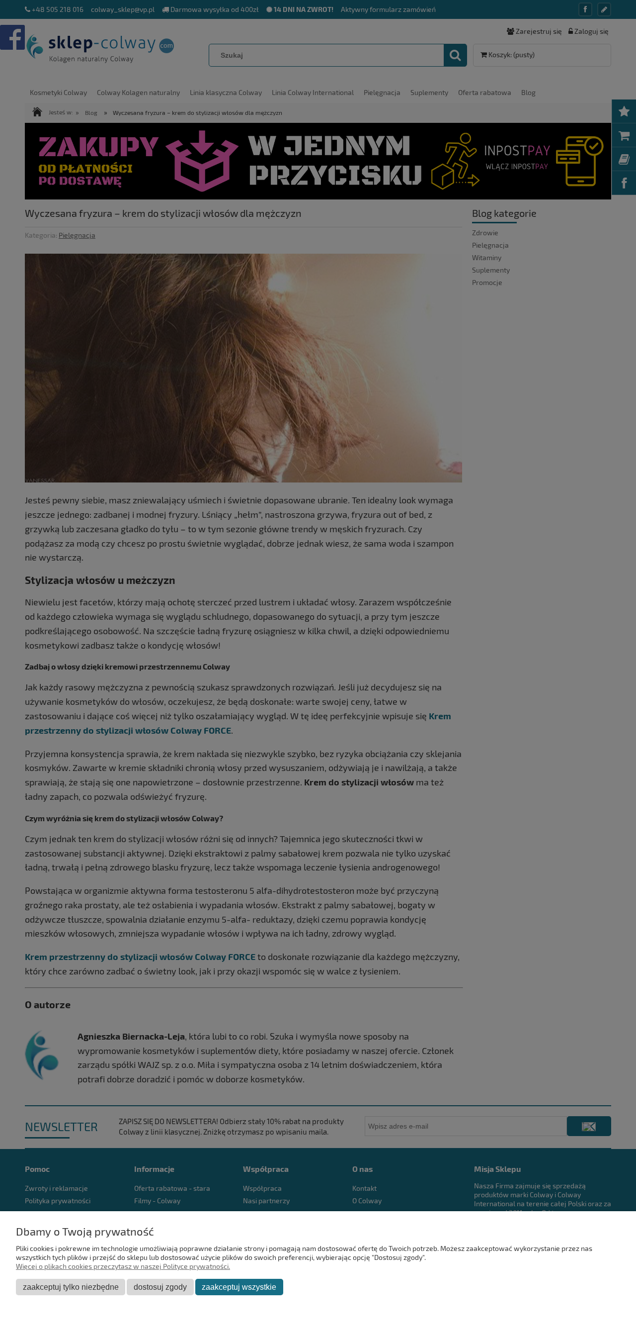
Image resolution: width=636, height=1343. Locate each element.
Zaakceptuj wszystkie (239, 1286)
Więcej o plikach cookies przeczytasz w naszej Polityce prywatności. (123, 1266)
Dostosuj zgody (160, 1286)
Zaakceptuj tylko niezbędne (71, 1286)
